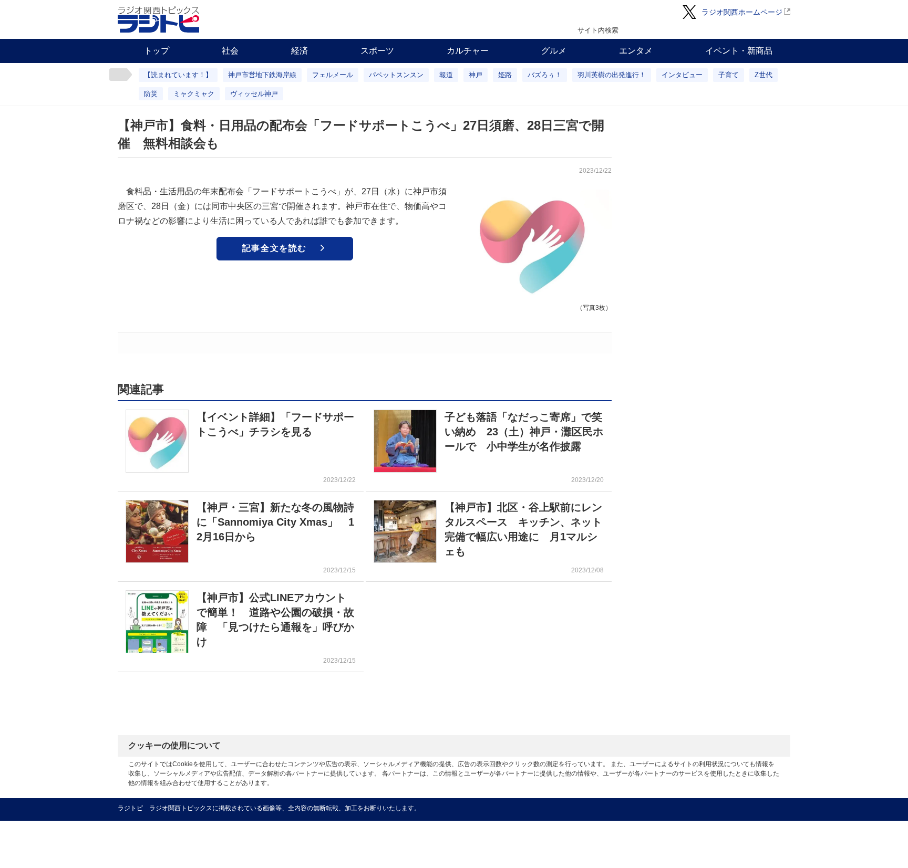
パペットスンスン (396, 75)
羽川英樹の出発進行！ (611, 75)
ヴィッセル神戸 (254, 94)
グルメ (553, 50)
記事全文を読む (274, 248)
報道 (446, 75)
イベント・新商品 (738, 50)
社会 (230, 50)
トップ (156, 50)
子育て (728, 75)
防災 (151, 94)
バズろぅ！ (545, 75)
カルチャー (468, 50)
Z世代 (763, 75)
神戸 (475, 75)
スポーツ (377, 50)
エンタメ (636, 50)
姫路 (505, 75)
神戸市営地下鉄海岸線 (262, 75)
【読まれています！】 (178, 75)
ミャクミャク (193, 94)
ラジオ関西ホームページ (741, 12)
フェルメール (332, 75)
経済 (299, 50)
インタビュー (682, 75)
